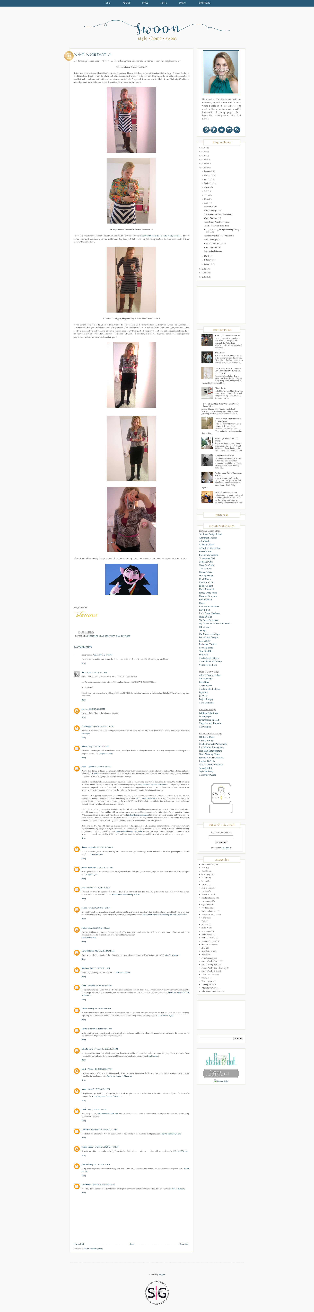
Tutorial (204, 977)
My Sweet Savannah (208, 620)
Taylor (84, 1028)
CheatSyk (86, 1129)
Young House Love (208, 664)
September (208, 183)
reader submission (208, 937)
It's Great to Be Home (209, 606)
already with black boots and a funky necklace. (161, 235)
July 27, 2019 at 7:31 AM (100, 968)
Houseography (205, 599)
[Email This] (80, 632)
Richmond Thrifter (208, 644)
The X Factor (220, 352)
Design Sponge (206, 572)
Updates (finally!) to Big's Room (216, 225)
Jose (83, 1164)
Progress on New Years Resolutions (218, 214)
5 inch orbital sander (96, 854)
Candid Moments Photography (213, 743)
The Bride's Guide (207, 774)
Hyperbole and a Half (209, 719)
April (206, 203)
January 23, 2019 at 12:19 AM (98, 887)
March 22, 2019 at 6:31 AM (99, 927)
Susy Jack (203, 654)
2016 (204, 155)
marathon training (208, 897)
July (206, 191)
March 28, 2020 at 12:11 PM (98, 1089)
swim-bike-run (207, 957)
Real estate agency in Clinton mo (119, 1076)
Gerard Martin (88, 950)
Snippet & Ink (205, 767)
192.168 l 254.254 (180, 1151)
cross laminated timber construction (152, 784)
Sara (84, 672)
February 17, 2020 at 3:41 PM (106, 1048)
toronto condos (153, 1055)
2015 (204, 159)
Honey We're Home (208, 592)
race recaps (205, 931)
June (206, 195)
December (208, 171)
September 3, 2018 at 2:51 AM (99, 766)
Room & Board (206, 647)
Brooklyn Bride (206, 740)
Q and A (204, 927)
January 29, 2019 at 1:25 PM (99, 907)
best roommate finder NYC (108, 1113)
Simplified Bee (206, 651)
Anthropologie (205, 678)
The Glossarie (205, 685)
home (203, 881)
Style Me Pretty (206, 771)
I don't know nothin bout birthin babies (219, 235)
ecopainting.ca (91, 874)
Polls (203, 921)
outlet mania (206, 907)
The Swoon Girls (208, 974)
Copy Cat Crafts (206, 565)
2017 (204, 151)
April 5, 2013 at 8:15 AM (97, 672)
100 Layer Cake (206, 736)
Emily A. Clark (206, 582)
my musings (206, 901)
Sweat (182, 3)
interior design (207, 887)
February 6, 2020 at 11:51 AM (100, 1028)
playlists (204, 917)
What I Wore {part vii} (213, 210)
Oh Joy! (202, 630)
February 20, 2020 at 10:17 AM (99, 1069)
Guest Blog (205, 874)
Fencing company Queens (171, 1133)
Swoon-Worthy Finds (209, 961)
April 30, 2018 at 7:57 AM (103, 726)
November (208, 175)
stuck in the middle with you (226, 492)
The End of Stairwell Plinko (215, 243)
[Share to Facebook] (89, 632)
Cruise (84, 1008)
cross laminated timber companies (129, 831)
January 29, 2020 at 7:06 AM (99, 1008)
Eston (84, 766)
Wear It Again (206, 981)
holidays (204, 877)
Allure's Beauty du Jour (210, 675)
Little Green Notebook (209, 613)
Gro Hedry (86, 1184)
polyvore (204, 924)
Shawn (84, 746)
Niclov (84, 867)
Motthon (85, 968)
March (207, 255)
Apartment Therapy (208, 537)
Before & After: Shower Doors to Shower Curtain (228, 419)
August (207, 187)
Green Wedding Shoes (209, 754)
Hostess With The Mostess (211, 757)
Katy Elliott (204, 609)
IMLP (203, 884)
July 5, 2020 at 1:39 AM (96, 1109)
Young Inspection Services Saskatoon (106, 1096)
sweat (203, 954)
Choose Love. (220, 388)
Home (107, 3)
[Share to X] (86, 632)
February (208, 259)
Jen (83, 709)
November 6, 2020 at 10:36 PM (106, 1146)
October (207, 179)
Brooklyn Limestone (208, 554)
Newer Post (79, 1243)
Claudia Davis (88, 1048)
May (206, 199)
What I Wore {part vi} (212, 218)
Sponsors (204, 3)
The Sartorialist (206, 702)
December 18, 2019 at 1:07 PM (99, 985)
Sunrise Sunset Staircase (224, 455)
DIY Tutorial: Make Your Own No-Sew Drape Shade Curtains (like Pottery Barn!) (229, 370)
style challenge (207, 951)
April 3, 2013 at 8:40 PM (102, 654)
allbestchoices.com (89, 937)
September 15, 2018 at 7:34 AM (100, 867)
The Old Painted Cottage (210, 661)
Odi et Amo (204, 627)
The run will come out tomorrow (227, 335)
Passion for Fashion (98, 636)
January (207, 263)
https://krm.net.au (171, 955)
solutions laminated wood (146, 798)
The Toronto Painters (122, 972)
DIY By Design (206, 575)
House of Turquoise (208, 596)
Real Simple (204, 640)
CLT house (94, 773)
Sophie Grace (87, 1146)
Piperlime (203, 692)
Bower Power (205, 551)
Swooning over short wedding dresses (226, 439)
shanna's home (207, 944)
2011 (204, 272)
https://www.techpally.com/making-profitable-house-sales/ (165, 914)
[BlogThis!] (83, 632)
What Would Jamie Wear (210, 991)
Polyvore (203, 695)
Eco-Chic (205, 871)
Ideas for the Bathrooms (213, 251)
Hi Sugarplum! (206, 585)
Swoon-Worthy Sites (209, 964)
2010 (204, 276)
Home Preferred (206, 589)
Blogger (162, 1274)
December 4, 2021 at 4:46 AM (103, 1184)
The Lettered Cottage (209, 657)
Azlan (84, 1089)
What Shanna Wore (119, 636)
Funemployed (205, 716)
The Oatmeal (205, 726)
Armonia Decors (206, 544)
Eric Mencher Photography (211, 747)
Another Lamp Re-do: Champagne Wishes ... (228, 473)
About (126, 3)
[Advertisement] (215, 304)
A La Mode (204, 541)
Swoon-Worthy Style (209, 971)
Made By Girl (205, 616)
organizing (205, 904)
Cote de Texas (205, 568)
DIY (203, 867)
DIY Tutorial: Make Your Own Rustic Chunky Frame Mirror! (221, 404)
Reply (84, 663)
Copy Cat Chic (206, 561)
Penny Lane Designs (208, 637)
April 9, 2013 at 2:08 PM (95, 709)
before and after (207, 864)
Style (145, 3)
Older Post (184, 1243)
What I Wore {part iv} (212, 247)
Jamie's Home (206, 894)
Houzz (202, 602)
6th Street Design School (210, 534)
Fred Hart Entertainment (210, 750)
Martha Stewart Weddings (211, 764)
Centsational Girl (207, 558)
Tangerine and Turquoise (210, 723)
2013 (204, 167)
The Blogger (87, 726)
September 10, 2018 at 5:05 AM (100, 847)
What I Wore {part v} (212, 239)
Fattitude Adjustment (208, 712)
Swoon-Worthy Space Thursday (213, 967)
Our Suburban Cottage (209, 633)
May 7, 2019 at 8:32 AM (104, 950)
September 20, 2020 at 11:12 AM (104, 1129)
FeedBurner (226, 847)
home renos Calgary (166, 1015)
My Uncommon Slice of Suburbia (214, 623)
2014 (204, 163)
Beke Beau (204, 681)
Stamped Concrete (105, 753)
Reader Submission (209, 941)
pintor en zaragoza (178, 1188)
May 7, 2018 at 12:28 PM (98, 746)
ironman (204, 891)
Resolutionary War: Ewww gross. (217, 221)
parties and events (208, 911)
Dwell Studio (205, 578)
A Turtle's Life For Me (209, 547)
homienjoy (86, 733)
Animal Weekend (210, 206)
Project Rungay (206, 699)
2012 (204, 268)
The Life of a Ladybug (209, 688)
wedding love (206, 984)
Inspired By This (207, 761)
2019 (204, 147)
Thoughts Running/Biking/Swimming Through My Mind (222, 230)
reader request (206, 934)
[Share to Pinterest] (92, 632)
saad (84, 887)
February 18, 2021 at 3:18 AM (98, 1164)
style (203, 947)
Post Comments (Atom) (93, 1248)
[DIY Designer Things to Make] (221, 1080)
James (84, 907)
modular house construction (138, 814)
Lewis (84, 985)
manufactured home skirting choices (126, 894)
